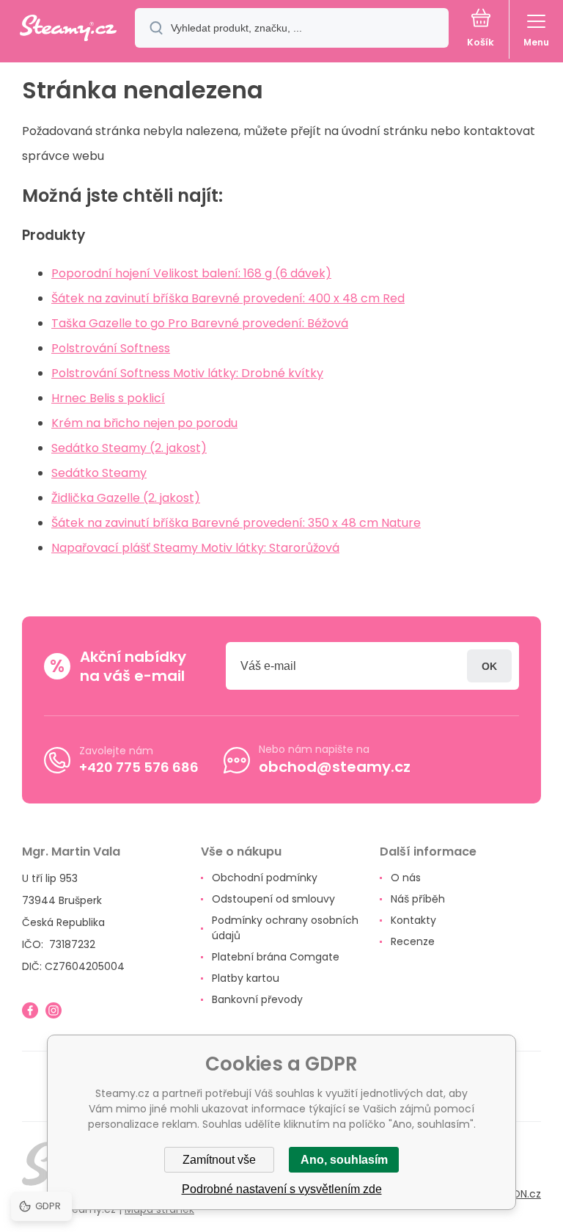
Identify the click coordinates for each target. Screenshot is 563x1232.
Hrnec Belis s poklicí (108, 398)
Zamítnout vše (219, 1159)
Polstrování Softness (110, 348)
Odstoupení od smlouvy (273, 899)
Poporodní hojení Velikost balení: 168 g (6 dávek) (191, 273)
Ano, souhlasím (344, 1159)
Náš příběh (418, 899)
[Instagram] (53, 1010)
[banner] (68, 29)
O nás (406, 877)
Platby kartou (245, 978)
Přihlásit (489, 665)
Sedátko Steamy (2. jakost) (129, 448)
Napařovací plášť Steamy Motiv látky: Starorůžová (195, 547)
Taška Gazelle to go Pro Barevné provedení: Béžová (199, 323)
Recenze (413, 941)
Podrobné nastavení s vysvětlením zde (282, 1189)
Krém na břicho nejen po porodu (144, 423)
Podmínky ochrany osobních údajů (285, 928)
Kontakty (413, 920)
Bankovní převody (257, 999)
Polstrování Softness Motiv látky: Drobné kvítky (187, 373)
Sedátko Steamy (99, 472)
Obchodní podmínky (264, 877)
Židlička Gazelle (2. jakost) (125, 497)
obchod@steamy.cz (335, 767)
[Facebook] (30, 1010)
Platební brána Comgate (275, 956)
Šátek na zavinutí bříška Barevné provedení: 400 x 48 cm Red (228, 298)
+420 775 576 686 (139, 767)
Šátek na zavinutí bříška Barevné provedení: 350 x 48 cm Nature (236, 522)
